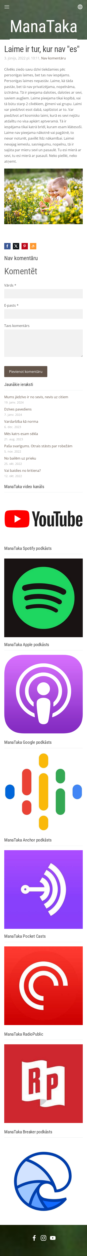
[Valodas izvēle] (80, 7)
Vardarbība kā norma (21, 421)
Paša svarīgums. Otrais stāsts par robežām (38, 446)
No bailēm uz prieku (20, 458)
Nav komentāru (53, 58)
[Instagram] (43, 1238)
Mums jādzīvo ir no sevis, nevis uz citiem (36, 397)
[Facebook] (34, 1238)
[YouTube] (53, 1238)
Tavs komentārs (17, 325)
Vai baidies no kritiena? (22, 470)
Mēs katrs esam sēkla (21, 433)
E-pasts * (11, 305)
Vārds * (10, 285)
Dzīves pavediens (18, 409)
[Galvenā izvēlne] (7, 7)
